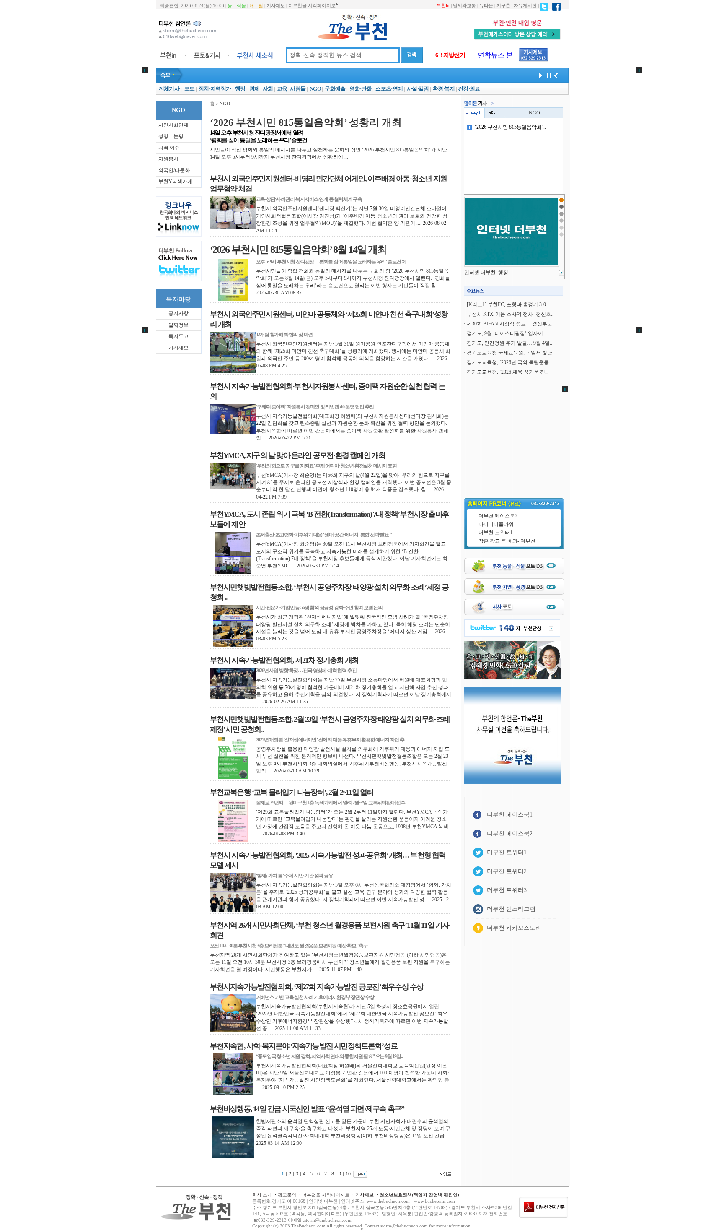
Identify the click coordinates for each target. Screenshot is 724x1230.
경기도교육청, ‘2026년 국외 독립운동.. (509, 362)
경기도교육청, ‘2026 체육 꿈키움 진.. (507, 372)
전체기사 (169, 89)
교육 (282, 89)
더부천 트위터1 (495, 533)
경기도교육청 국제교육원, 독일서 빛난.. (511, 353)
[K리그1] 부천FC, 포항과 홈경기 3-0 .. (508, 304)
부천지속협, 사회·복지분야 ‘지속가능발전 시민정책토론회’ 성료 (304, 1046)
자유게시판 (525, 5)
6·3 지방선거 (450, 55)
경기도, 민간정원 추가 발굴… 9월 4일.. (509, 343)
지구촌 (503, 5)
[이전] (556, 75)
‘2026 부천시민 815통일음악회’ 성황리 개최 (306, 122)
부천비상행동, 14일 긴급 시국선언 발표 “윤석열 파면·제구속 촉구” (307, 1109)
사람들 (297, 89)
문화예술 (335, 89)
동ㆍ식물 (237, 5)
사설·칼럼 (418, 89)
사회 (268, 89)
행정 (240, 89)
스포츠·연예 (389, 89)
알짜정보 (178, 325)
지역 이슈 (169, 148)
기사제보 (275, 5)
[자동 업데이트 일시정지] (547, 75)
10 (348, 1174)
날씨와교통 (464, 5)
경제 (254, 89)
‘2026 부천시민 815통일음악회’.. (510, 127)
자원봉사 (168, 159)
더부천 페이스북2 (497, 516)
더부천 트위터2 (507, 871)
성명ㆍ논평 (171, 136)
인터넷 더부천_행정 (486, 273)
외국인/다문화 (174, 170)
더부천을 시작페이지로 (312, 5)
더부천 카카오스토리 (514, 928)
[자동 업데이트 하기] (539, 75)
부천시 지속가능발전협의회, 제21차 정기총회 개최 (284, 660)
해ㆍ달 (256, 5)
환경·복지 (444, 89)
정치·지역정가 (215, 89)
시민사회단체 (173, 125)
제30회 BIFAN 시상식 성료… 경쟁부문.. (511, 324)
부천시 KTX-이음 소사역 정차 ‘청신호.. (510, 314)
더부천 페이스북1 (510, 814)
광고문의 (287, 1194)
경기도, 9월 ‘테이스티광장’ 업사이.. (506, 333)
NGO (315, 89)
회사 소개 (262, 1194)
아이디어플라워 (496, 524)
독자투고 (178, 336)
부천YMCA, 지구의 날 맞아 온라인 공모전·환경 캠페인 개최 (297, 455)
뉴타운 (486, 5)
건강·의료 (469, 89)
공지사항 (178, 313)
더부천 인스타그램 (511, 909)
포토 (189, 89)
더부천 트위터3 (507, 890)
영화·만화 (360, 89)
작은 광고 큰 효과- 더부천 (506, 541)
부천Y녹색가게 (175, 182)
